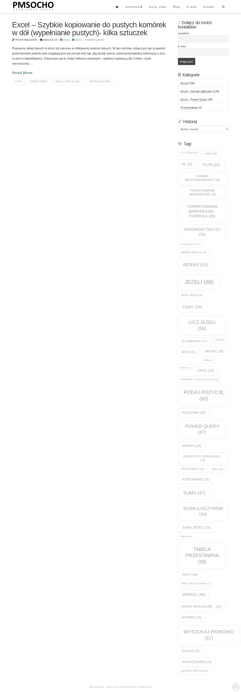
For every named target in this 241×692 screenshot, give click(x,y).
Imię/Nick (183, 33)
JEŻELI (199, 282)
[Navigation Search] (223, 6)
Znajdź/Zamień (197, 662)
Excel (66, 39)
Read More (22, 73)
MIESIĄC (214, 351)
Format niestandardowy (202, 178)
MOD (185, 368)
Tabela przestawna (202, 555)
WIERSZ (193, 594)
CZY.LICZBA (189, 152)
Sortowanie (196, 479)
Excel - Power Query (89, 39)
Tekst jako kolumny (196, 583)
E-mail (181, 46)
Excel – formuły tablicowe (196, 91)
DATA (211, 153)
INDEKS (195, 264)
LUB (219, 340)
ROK (217, 469)
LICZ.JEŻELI (202, 325)
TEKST (190, 574)
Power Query (38, 81)
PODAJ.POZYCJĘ (204, 395)
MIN (208, 360)
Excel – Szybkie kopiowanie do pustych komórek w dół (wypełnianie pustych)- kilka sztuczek (89, 29)
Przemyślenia (189, 107)
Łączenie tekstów (194, 671)
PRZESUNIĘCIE (192, 468)
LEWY (192, 307)
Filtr (18, 81)
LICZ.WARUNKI (194, 341)
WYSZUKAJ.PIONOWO (209, 635)
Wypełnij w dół (100, 81)
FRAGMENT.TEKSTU (202, 231)
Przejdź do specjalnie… (202, 458)
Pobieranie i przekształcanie (199, 379)
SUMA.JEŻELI (196, 527)
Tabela (186, 536)
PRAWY (191, 446)
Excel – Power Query (194, 99)
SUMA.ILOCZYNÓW (203, 511)
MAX (188, 352)
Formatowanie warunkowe (202, 192)
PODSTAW (194, 413)
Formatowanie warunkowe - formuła (202, 211)
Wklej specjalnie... (68, 81)
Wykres (192, 617)
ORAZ (205, 370)
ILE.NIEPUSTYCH (191, 244)
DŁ (187, 164)
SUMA (194, 492)
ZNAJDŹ (190, 651)
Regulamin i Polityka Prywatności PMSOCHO (120, 687)
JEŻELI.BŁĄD (192, 295)
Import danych (193, 252)
